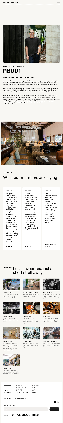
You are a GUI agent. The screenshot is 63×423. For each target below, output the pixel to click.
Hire (33, 387)
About (33, 389)
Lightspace (19, 385)
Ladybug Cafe (20, 390)
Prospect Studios (21, 387)
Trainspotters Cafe (22, 392)
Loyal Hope (19, 389)
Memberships (35, 385)
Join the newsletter (9, 405)
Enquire (34, 392)
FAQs (33, 390)
